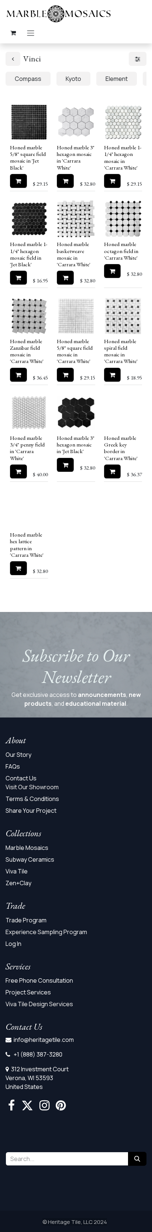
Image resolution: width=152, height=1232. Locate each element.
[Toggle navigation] (30, 32)
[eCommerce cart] (13, 32)
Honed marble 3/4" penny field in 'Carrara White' (27, 448)
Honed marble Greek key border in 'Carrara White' (121, 448)
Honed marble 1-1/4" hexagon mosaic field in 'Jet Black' (28, 254)
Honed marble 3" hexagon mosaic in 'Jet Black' (75, 444)
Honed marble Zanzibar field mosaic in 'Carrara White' (27, 351)
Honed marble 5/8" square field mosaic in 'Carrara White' (75, 351)
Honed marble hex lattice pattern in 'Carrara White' (27, 545)
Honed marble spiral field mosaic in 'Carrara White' (121, 351)
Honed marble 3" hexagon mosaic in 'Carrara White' (75, 157)
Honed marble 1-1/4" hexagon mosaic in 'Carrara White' (122, 157)
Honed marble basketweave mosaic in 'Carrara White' (73, 254)
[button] (18, 181)
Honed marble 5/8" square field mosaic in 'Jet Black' (28, 157)
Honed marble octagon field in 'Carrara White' (121, 251)
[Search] (137, 1159)
